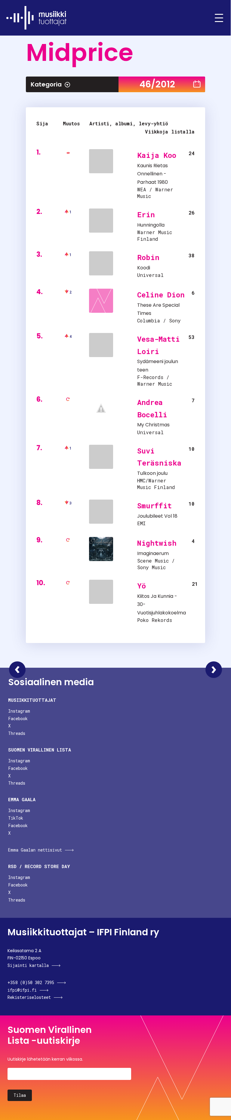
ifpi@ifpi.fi (22, 990)
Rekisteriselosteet (29, 997)
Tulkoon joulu (152, 473)
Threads (16, 733)
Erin (146, 214)
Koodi (143, 267)
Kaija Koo (156, 155)
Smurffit (154, 505)
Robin (148, 257)
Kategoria (46, 84)
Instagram (19, 711)
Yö (141, 586)
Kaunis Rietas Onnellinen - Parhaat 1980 (152, 173)
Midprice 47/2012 (213, 669)
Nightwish (157, 543)
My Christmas (153, 424)
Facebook (18, 718)
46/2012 (157, 84)
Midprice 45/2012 (17, 669)
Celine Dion (161, 295)
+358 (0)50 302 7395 (31, 982)
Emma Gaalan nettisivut (35, 850)
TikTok (15, 818)
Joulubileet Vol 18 (157, 516)
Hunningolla (151, 224)
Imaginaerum (153, 553)
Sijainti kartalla (28, 965)
